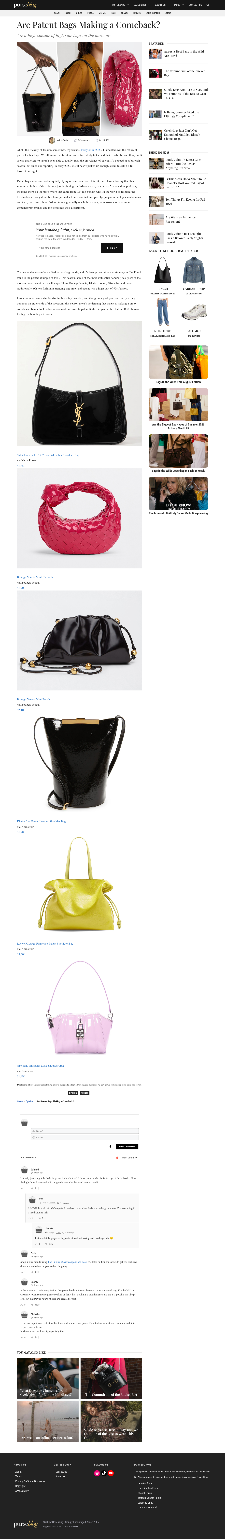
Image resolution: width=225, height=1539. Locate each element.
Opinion (73, 1093)
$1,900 (21, 588)
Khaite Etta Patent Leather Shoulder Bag (41, 821)
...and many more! (147, 1507)
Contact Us (195, 4)
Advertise (61, 1476)
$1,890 (21, 1076)
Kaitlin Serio (62, 140)
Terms (18, 1476)
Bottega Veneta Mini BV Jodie (35, 577)
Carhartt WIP (194, 289)
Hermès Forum (145, 1483)
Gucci (68, 13)
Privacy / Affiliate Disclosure (30, 1481)
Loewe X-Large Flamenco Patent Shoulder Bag (45, 943)
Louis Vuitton (153, 13)
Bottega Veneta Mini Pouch (33, 699)
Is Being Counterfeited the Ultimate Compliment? (181, 114)
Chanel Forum (145, 1493)
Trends (84, 1093)
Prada (90, 13)
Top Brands (118, 4)
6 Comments (83, 140)
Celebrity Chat (145, 1502)
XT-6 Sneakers (194, 336)
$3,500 (21, 954)
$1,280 (21, 832)
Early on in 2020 (91, 150)
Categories (140, 4)
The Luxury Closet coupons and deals (67, 1262)
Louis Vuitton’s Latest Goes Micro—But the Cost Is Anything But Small (183, 164)
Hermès (137, 13)
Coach (57, 13)
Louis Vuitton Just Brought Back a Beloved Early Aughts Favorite (184, 238)
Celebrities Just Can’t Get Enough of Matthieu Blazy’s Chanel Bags (182, 134)
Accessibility (22, 1491)
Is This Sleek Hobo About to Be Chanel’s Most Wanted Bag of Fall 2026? (186, 183)
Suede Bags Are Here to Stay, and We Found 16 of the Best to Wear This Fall (186, 94)
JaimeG (52, 1203)
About (18, 1471)
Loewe (168, 13)
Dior (114, 13)
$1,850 (21, 466)
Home (20, 1101)
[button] (207, 5)
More (177, 4)
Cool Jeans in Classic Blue (162, 336)
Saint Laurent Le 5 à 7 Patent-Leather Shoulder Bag (48, 455)
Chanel (124, 13)
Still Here (162, 331)
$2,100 (21, 710)
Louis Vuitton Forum (148, 1488)
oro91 (58, 1232)
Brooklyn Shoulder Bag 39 (163, 294)
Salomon (194, 331)
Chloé (79, 13)
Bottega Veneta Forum (150, 1497)
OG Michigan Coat (194, 294)
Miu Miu (102, 13)
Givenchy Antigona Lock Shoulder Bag (40, 1065)
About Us (160, 4)
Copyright (20, 1486)
